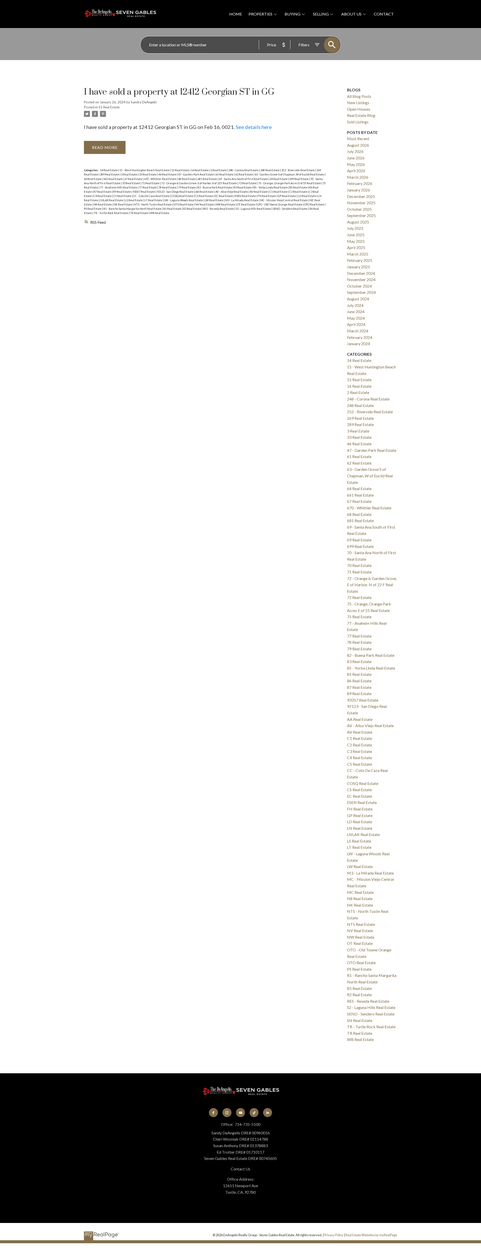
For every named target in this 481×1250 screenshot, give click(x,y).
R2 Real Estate (192, 208)
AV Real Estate (259, 191)
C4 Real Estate (103, 195)
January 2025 (358, 266)
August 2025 (358, 222)
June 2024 (356, 311)
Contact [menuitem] (384, 14)
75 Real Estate (359, 616)
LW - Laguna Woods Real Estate (183, 200)
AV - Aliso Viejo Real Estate (232, 191)
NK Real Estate (123, 204)
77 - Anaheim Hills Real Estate (119, 187)
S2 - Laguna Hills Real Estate (254, 208)
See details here (254, 127)
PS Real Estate (93, 208)
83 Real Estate (243, 187)
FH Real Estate (267, 195)
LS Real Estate (134, 200)
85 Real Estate (299, 187)
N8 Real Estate (103, 204)
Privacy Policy (333, 1235)
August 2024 (358, 298)
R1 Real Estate (172, 208)
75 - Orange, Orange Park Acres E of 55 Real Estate (289, 183)
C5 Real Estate (122, 195)
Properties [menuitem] (260, 14)
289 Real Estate (110, 174)
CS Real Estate (204, 195)
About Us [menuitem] (351, 14)
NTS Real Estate (184, 204)
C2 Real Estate (298, 191)
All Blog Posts (359, 96)
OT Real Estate (246, 204)
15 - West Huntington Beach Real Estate (144, 170)
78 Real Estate (168, 187)
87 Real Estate (103, 191)
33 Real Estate (148, 174)
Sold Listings (358, 121)
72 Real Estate (248, 183)
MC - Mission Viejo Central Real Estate (284, 200)
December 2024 (361, 273)
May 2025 (356, 241)
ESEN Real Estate (246, 195)
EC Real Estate (224, 195)
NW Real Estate (226, 204)
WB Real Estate (159, 213)
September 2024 (361, 292)
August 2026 (358, 145)
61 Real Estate (108, 107)
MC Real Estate (360, 892)
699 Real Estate (299, 178)
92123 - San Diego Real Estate (175, 191)
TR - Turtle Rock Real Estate (111, 213)
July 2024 (355, 305)
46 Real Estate (168, 174)
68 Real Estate (187, 178)
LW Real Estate (214, 200)
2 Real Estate (218, 170)
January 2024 (358, 343)
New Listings (358, 102)
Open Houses (358, 109)
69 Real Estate (279, 178)
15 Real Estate (180, 170)
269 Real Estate (360, 418)
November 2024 (361, 279)
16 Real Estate (200, 170)
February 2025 (359, 260)
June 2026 (356, 157)
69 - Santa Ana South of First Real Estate (244, 178)
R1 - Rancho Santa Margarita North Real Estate (132, 208)
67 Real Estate (134, 178)
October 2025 (359, 209)
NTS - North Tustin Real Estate (153, 204)
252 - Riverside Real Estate (298, 170)
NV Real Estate (204, 204)
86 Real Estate (359, 680)
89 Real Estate (122, 191)
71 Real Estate (151, 183)
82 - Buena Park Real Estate (215, 187)
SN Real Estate (359, 1020)
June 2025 (356, 234)
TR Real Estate (139, 213)
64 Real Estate (93, 178)
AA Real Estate (204, 191)
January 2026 (358, 189)
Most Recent (358, 138)
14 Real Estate (109, 170)
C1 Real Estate (279, 191)
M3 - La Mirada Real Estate (242, 200)
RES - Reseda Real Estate (218, 208)
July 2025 (355, 228)
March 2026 (357, 177)
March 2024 (357, 330)
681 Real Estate (207, 178)
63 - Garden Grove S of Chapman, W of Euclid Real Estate (290, 174)
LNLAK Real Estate (112, 200)
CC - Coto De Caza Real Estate (151, 195)
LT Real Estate (154, 200)
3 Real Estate (129, 174)
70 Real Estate (131, 183)
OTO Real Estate (314, 204)
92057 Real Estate (144, 191)
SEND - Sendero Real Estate (290, 208)
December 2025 (361, 196)
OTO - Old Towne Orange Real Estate (280, 204)
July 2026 (355, 151)
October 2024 (359, 286)
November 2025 (361, 202)
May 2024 (356, 318)
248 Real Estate (270, 170)
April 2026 (356, 170)
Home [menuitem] (235, 14)
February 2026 (359, 183)
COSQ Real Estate (182, 195)
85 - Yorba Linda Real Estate (271, 187)
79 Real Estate (187, 187)
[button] (213, 1112)
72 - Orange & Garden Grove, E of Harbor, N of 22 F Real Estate (199, 183)
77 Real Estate (148, 187)
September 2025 (361, 215)
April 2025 (356, 247)
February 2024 (359, 337)
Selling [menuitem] (321, 14)
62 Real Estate (244, 174)
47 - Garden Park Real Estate (196, 174)
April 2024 (356, 324)
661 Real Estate (113, 178)
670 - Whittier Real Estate (160, 178)
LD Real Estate (307, 195)
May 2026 (356, 164)
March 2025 (357, 254)
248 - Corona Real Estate (243, 170)
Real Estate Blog (361, 115)
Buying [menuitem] (292, 14)
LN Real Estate (359, 828)
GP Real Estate (287, 195)
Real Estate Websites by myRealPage (371, 1235)
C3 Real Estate (359, 751)
